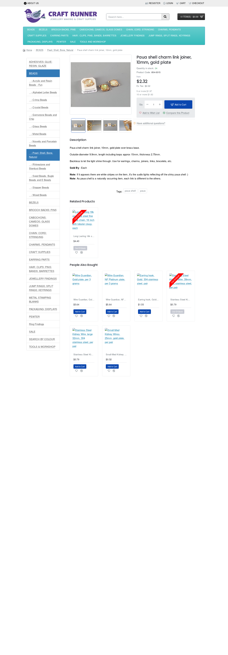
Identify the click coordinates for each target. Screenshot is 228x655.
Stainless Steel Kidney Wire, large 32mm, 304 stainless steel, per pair (83, 354)
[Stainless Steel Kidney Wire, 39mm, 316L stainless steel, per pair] (180, 284)
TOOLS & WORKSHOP (42, 346)
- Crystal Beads (38, 107)
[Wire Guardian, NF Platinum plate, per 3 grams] (116, 284)
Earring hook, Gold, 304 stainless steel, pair (148, 299)
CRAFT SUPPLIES (39, 252)
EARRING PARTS (39, 259)
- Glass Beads (38, 126)
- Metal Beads (38, 134)
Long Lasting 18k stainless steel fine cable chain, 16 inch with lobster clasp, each (83, 236)
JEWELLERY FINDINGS (43, 278)
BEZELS (34, 202)
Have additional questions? (151, 123)
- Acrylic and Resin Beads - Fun (40, 82)
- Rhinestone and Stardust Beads (39, 166)
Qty (141, 104)
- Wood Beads (38, 195)
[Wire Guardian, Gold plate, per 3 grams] (83, 284)
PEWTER (34, 316)
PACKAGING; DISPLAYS (43, 309)
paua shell (130, 190)
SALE (32, 331)
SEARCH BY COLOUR (42, 339)
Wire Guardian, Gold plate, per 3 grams (83, 299)
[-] (147, 104)
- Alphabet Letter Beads (43, 92)
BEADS (40, 50)
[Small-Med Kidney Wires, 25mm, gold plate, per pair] (116, 339)
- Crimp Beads (38, 99)
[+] (160, 104)
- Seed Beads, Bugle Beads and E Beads (41, 178)
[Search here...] (165, 17)
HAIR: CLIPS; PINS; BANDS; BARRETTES (41, 269)
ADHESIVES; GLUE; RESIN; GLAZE (40, 63)
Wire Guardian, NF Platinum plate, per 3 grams (116, 299)
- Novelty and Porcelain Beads (43, 143)
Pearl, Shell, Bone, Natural (60, 50)
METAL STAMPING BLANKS (40, 299)
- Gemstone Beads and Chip (43, 116)
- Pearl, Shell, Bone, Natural (41, 155)
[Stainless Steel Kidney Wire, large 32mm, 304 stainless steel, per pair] (83, 339)
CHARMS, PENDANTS (42, 244)
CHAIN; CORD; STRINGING (38, 235)
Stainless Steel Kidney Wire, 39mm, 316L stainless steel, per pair (180, 299)
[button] (68, 123)
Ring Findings (36, 324)
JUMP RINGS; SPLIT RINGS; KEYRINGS (41, 288)
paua (143, 190)
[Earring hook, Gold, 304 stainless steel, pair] (148, 284)
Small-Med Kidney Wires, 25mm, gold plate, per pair (116, 354)
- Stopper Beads (39, 187)
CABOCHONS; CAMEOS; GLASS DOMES (39, 221)
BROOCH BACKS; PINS (43, 210)
